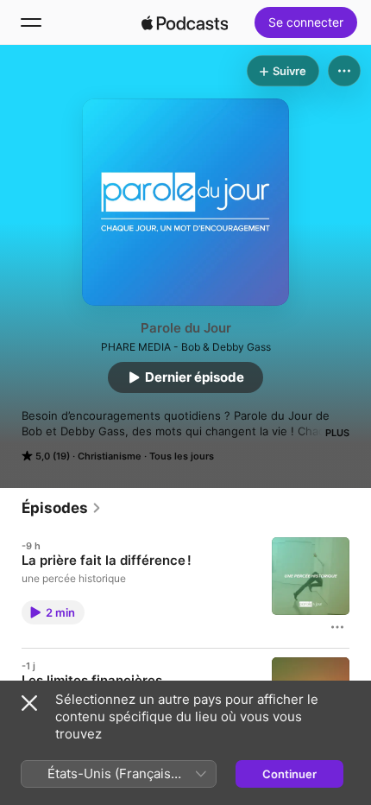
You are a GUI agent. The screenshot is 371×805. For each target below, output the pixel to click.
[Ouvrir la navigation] (31, 22)
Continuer (289, 774)
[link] (62, 507)
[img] (185, 22)
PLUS (337, 433)
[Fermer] (29, 703)
